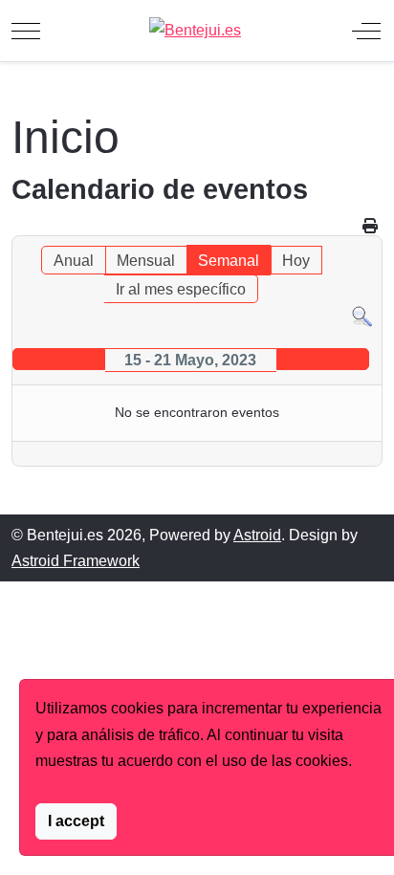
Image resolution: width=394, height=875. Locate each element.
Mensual (146, 260)
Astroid (257, 535)
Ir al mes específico (181, 289)
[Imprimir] (370, 226)
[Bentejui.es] (195, 30)
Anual (74, 260)
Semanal (228, 260)
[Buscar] (362, 316)
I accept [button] (76, 821)
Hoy (296, 260)
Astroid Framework (75, 561)
